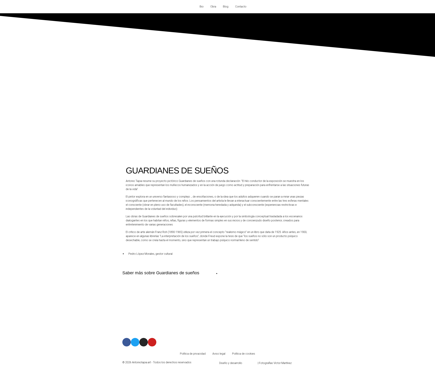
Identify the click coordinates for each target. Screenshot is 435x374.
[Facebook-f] (126, 342)
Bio (202, 6)
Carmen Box (250, 363)
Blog (225, 6)
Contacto (240, 6)
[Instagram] (143, 342)
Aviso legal (218, 353)
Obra (213, 6)
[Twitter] (135, 342)
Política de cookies (243, 353)
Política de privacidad (193, 353)
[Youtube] (152, 342)
